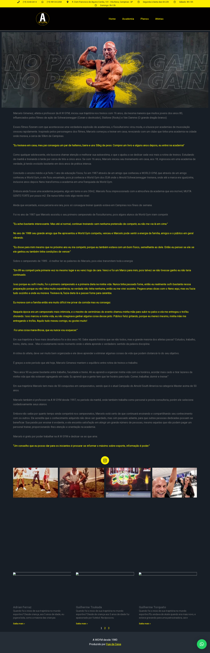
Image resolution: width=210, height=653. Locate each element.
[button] (202, 644)
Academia (128, 18)
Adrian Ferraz (22, 607)
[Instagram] (105, 460)
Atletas (159, 18)
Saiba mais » (19, 623)
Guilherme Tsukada (89, 607)
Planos (145, 18)
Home (112, 18)
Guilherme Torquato (152, 607)
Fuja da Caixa (113, 644)
